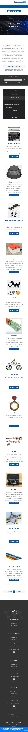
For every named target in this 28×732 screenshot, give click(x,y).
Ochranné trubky (13, 70)
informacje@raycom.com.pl (14, 703)
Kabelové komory (9, 69)
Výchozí (6, 82)
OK (25, 729)
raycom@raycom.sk (14, 676)
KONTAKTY (14, 726)
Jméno (13, 82)
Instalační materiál (16, 66)
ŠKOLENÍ (10, 724)
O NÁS (12, 722)
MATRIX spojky (20, 70)
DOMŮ (7, 722)
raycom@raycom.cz (14, 649)
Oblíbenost (20, 82)
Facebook (14, 623)
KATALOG (17, 724)
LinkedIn (15, 625)
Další (19, 591)
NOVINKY (19, 722)
